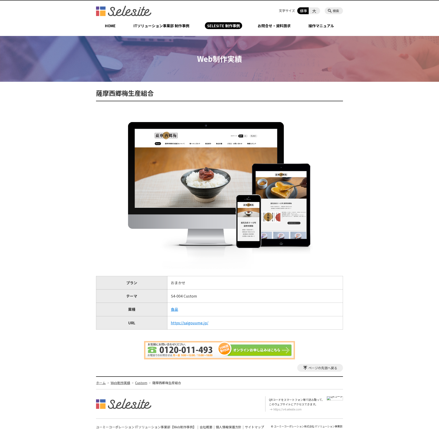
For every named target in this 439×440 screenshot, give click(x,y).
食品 (174, 309)
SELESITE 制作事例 (223, 25)
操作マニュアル (321, 25)
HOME (110, 25)
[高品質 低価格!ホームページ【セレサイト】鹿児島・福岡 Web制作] (123, 11)
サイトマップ (254, 427)
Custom (141, 382)
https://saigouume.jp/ (189, 322)
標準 (303, 11)
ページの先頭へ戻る (322, 368)
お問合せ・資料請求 (274, 25)
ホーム (101, 382)
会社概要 (206, 427)
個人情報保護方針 (228, 427)
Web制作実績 (120, 382)
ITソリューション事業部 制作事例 (161, 25)
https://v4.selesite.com (287, 409)
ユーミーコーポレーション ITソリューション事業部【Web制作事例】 (146, 427)
